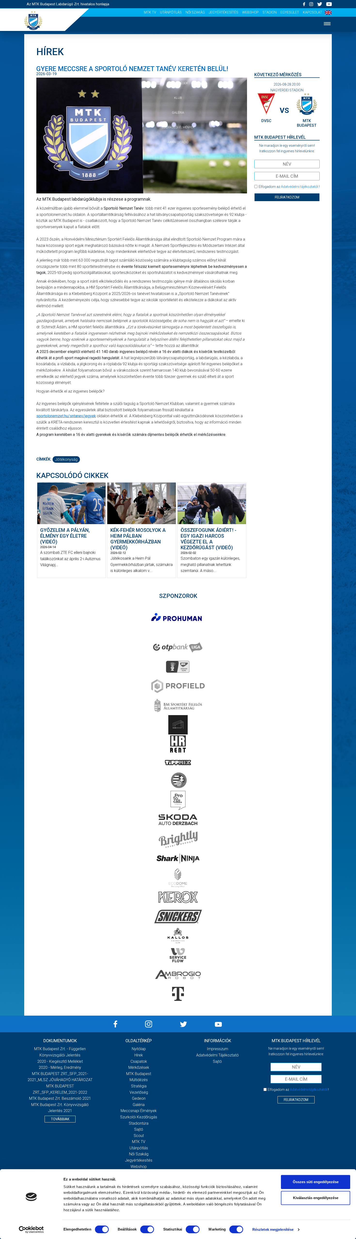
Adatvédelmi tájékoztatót (299, 187)
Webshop (250, 12)
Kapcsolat (312, 12)
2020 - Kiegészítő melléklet (60, 1061)
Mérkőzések (178, 83)
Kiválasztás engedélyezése (315, 1198)
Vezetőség (139, 1092)
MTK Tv (150, 12)
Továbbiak (60, 1119)
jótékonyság (66, 459)
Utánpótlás (171, 12)
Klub (178, 98)
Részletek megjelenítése (273, 1229)
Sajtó (138, 1129)
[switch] (147, 1229)
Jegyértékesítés (223, 12)
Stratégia (139, 1086)
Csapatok (178, 68)
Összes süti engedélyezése (316, 1182)
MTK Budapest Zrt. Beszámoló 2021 (60, 1098)
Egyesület (289, 12)
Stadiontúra (138, 1123)
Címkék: (43, 459)
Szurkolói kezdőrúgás (138, 1117)
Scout (139, 1135)
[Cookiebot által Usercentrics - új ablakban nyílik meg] (31, 1229)
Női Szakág (195, 12)
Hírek (178, 54)
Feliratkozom (287, 197)
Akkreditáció (178, 142)
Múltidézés (139, 1080)
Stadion (270, 12)
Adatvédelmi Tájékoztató (217, 1055)
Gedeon (139, 1098)
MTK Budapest (138, 1073)
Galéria (178, 112)
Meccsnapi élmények (139, 1110)
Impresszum (217, 1049)
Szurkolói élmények (178, 127)
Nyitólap (178, 39)
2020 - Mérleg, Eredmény (60, 1067)
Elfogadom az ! (289, 187)
